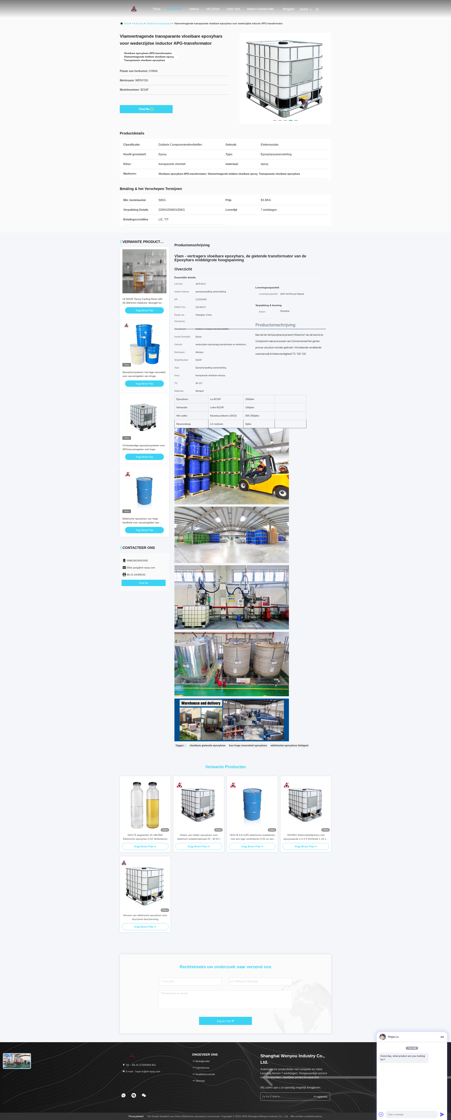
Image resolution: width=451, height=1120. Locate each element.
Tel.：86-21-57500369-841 (140, 1064)
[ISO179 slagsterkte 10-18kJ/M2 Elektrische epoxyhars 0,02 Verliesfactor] (145, 804)
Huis (126, 23)
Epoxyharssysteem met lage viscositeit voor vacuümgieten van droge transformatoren (143, 376)
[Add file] (381, 1114)
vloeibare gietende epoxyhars (208, 745)
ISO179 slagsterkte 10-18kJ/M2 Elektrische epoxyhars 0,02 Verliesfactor (145, 837)
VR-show (213, 9)
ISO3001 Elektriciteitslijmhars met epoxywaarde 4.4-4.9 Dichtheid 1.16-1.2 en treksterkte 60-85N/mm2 (305, 837)
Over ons (233, 9)
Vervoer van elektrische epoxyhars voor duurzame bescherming (145, 917)
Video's (194, 9)
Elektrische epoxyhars (159, 23)
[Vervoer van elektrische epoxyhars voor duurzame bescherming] (145, 884)
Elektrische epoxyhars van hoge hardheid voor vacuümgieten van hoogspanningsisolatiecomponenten (142, 522)
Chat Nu (144, 109)
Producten (174, 9)
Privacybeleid (136, 1116)
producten (138, 23)
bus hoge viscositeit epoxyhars (248, 745)
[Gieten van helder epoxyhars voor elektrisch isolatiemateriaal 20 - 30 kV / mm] (198, 804)
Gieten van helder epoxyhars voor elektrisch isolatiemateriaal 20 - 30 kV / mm (198, 837)
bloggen (289, 9)
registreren (321, 1096)
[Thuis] (134, 8)
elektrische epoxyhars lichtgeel (289, 745)
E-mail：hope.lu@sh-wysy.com (142, 1071)
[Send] (442, 1114)
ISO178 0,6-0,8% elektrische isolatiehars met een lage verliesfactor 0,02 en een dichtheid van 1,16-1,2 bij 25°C (252, 837)
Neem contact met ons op (260, 10)
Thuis (156, 9)
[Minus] (442, 1037)
